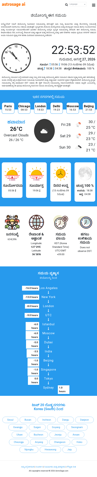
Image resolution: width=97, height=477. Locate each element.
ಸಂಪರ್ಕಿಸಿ (39, 467)
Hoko (79, 442)
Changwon (59, 442)
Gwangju (17, 427)
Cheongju (19, 442)
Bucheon (38, 434)
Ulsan (20, 434)
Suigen (37, 427)
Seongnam (77, 427)
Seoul (10, 419)
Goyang (56, 427)
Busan (27, 419)
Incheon (46, 419)
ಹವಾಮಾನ (16, 121)
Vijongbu (28, 449)
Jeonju (58, 434)
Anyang (39, 442)
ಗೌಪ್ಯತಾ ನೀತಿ (71, 467)
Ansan (76, 434)
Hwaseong (50, 449)
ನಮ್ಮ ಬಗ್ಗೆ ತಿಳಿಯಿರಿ (28, 467)
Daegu (65, 419)
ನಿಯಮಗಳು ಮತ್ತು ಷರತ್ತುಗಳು (54, 467)
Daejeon (84, 419)
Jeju (69, 449)
